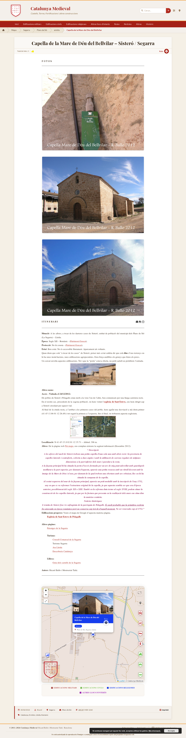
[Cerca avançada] (173, 10)
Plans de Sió (42, 30)
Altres (139, 24)
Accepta (171, 730)
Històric (149, 24)
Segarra (26, 30)
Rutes (117, 24)
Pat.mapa (69, 446)
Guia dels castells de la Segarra (67, 562)
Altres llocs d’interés (100, 24)
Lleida (38, 715)
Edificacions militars (32, 24)
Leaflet (122, 681)
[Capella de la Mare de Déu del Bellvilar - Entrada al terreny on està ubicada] (93, 374)
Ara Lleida (57, 547)
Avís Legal (141, 727)
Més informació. (155, 731)
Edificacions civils (54, 24)
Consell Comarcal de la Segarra (67, 539)
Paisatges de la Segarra (57, 528)
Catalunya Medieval (50, 8)
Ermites (32, 715)
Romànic (44, 715)
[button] (47, 655)
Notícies (128, 24)
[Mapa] (179, 10)
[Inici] (3, 30)
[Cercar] (168, 10)
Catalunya (24, 715)
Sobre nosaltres (128, 727)
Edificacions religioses (76, 24)
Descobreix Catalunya (63, 551)
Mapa (13, 30)
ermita (57, 30)
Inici (17, 24)
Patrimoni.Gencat (78, 341)
